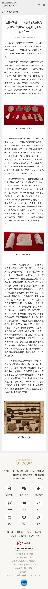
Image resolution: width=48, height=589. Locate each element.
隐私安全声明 (34, 536)
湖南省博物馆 (39, 475)
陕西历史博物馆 (19, 478)
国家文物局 (29, 471)
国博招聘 (19, 532)
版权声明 (22, 536)
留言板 (29, 532)
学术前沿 (16, 12)
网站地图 (9, 532)
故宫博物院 (40, 471)
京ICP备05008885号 (24, 557)
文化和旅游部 (18, 471)
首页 (3, 12)
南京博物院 (27, 475)
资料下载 (38, 532)
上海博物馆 (17, 475)
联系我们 (12, 536)
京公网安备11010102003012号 (24, 561)
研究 (9, 12)
